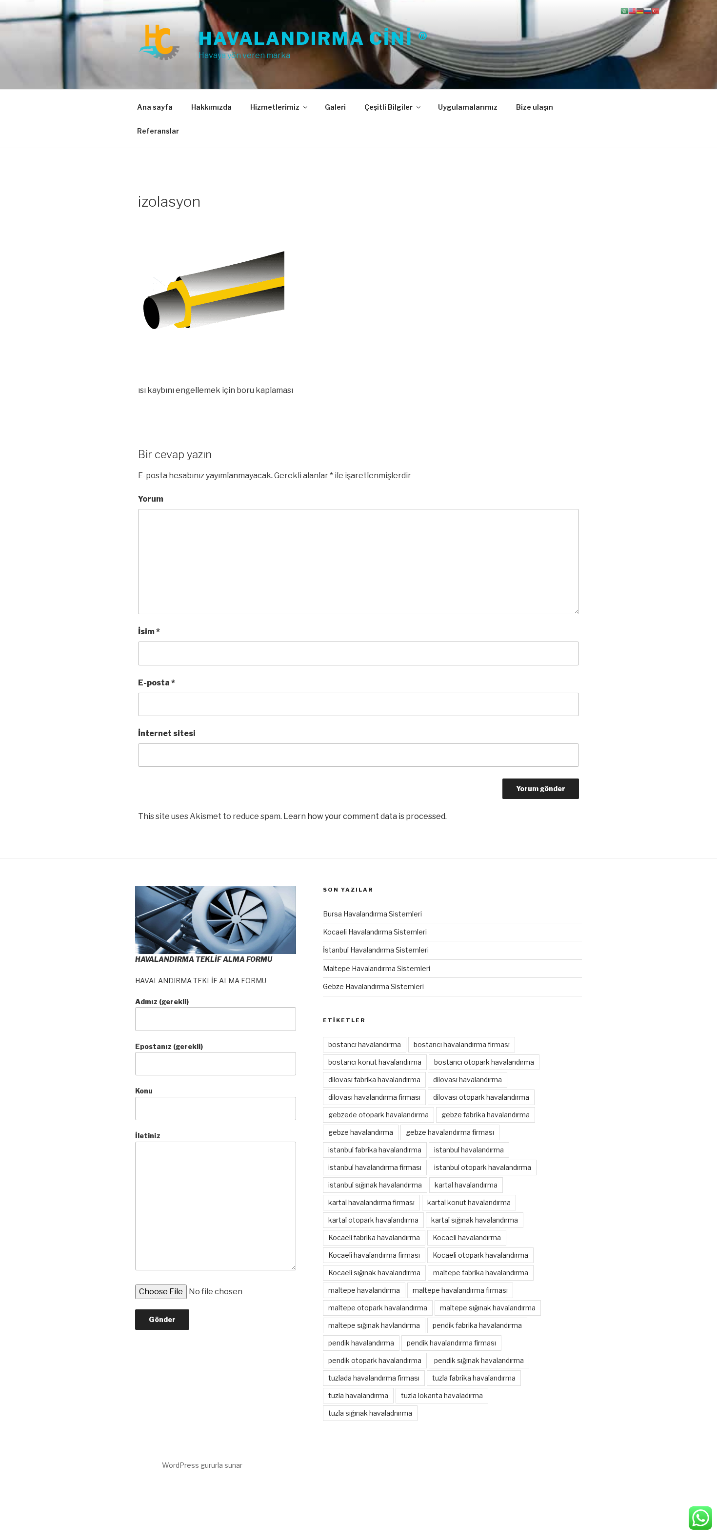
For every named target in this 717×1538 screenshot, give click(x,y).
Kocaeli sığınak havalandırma (374, 1272)
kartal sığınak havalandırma (474, 1220)
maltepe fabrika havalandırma (480, 1272)
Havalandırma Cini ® (314, 38)
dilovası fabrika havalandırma (374, 1079)
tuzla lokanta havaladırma (442, 1395)
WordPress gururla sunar (202, 1465)
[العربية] (624, 10)
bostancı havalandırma (364, 1044)
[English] (632, 10)
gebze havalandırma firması (450, 1132)
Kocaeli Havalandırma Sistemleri (375, 932)
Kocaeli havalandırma (467, 1237)
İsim (149, 631)
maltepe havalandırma (364, 1290)
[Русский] (648, 10)
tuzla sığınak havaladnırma (370, 1413)
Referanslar (158, 131)
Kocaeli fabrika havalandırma (374, 1237)
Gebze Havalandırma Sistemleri (373, 986)
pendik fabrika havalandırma (477, 1325)
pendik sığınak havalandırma (479, 1360)
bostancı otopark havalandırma (484, 1062)
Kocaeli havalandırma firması (374, 1255)
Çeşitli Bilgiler (388, 107)
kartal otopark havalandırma (373, 1220)
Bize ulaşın (534, 107)
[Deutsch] (640, 10)
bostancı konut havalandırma (374, 1062)
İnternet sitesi (167, 733)
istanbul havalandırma (469, 1150)
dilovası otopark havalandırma (481, 1097)
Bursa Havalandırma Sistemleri (372, 914)
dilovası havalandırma (467, 1079)
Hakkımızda (211, 107)
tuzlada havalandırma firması (373, 1378)
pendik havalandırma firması (451, 1343)
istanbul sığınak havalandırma (375, 1185)
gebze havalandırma (360, 1132)
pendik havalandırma (361, 1343)
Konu (144, 1091)
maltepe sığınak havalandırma (488, 1308)
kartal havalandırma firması (371, 1202)
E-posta (156, 682)
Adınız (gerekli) (162, 1001)
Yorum (150, 499)
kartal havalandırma (466, 1185)
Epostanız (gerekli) (169, 1046)
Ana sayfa (155, 107)
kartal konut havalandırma (469, 1202)
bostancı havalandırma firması (462, 1044)
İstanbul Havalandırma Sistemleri (376, 950)
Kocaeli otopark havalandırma (480, 1255)
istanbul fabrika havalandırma (374, 1150)
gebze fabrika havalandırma (485, 1114)
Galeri (335, 107)
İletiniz (147, 1135)
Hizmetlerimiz (274, 107)
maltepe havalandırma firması (460, 1290)
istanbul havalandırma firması (374, 1167)
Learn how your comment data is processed (364, 816)
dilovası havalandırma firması (374, 1097)
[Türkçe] (655, 10)
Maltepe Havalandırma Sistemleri (376, 968)
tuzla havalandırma (358, 1395)
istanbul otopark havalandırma (482, 1167)
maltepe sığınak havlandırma (374, 1325)
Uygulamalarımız (468, 107)
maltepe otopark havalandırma (377, 1308)
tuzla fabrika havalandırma (474, 1378)
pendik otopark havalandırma (374, 1360)
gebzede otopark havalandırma (378, 1114)
